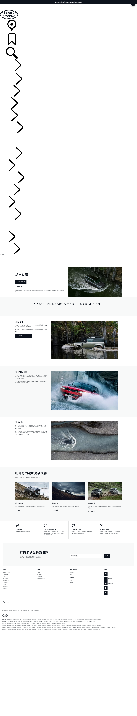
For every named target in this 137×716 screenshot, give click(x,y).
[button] (68, 4)
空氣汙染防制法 (52, 629)
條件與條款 (20, 610)
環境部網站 (96, 629)
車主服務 (38, 572)
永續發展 (72, 582)
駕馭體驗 (72, 572)
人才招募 (15, 610)
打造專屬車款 (5, 582)
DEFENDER (5, 576)
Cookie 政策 (30, 610)
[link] (68, 26)
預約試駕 (5, 584)
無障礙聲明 (36, 610)
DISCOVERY (5, 574)
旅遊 (71, 574)
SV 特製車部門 (6, 578)
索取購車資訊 (5, 586)
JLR (71, 580)
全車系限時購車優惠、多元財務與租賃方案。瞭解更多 (68, 2)
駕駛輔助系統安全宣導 (41, 578)
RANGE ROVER (6, 572)
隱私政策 (25, 610)
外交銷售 (5, 588)
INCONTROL (39, 574)
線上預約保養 (39, 576)
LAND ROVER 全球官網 (7, 610)
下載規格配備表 (6, 580)
